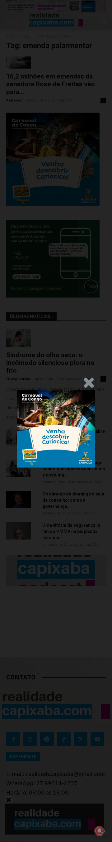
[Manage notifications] (99, 831)
